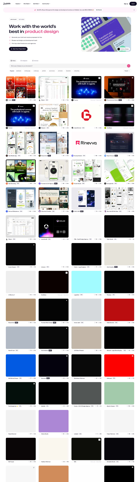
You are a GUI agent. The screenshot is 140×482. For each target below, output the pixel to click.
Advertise (98, 100)
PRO (14, 100)
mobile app (36, 70)
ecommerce (52, 70)
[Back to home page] (6, 4)
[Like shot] (33, 95)
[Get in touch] (26, 95)
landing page (27, 70)
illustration (68, 70)
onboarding (76, 70)
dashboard (18, 70)
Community (45, 3)
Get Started (99, 9)
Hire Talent (26, 3)
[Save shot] (29, 95)
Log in (133, 3)
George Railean (125, 49)
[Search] (128, 65)
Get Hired (35, 3)
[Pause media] (84, 49)
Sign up (126, 3)
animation (60, 70)
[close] (134, 10)
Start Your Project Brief (19, 49)
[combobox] (67, 66)
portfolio (44, 70)
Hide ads (92, 100)
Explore (18, 3)
